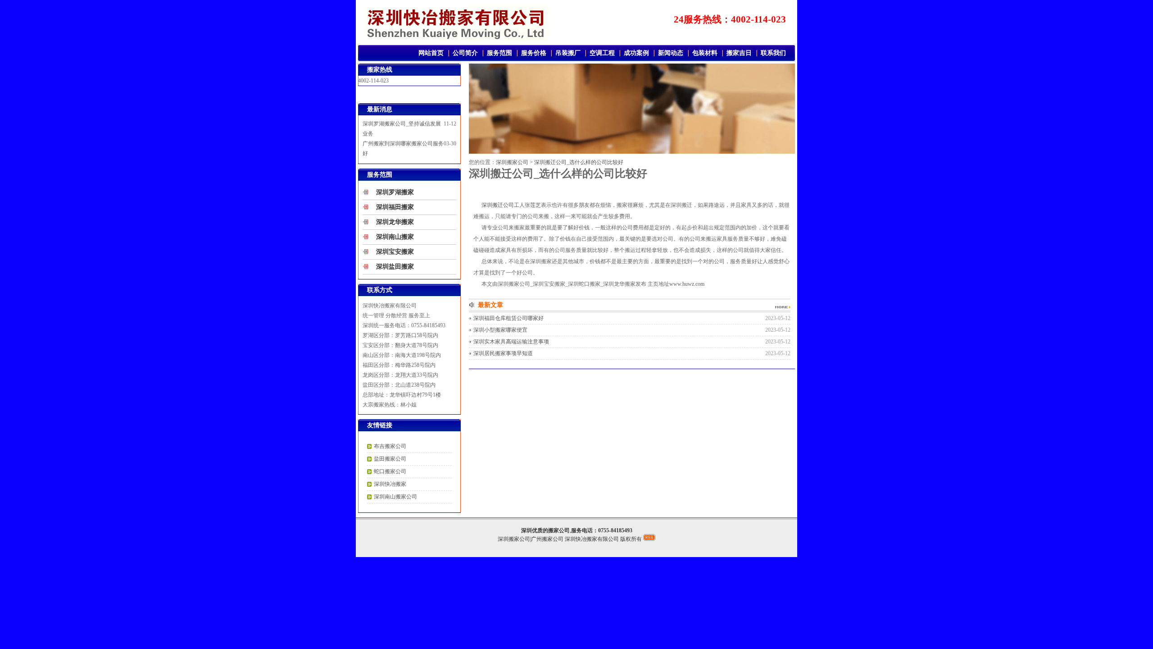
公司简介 (465, 53)
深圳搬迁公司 (497, 205)
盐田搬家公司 (390, 459)
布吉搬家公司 (390, 446)
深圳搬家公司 (512, 162)
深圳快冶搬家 (390, 484)
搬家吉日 (739, 53)
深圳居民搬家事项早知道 (503, 353)
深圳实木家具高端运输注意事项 (511, 341)
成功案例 (636, 53)
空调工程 (602, 53)
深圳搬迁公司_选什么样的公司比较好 (578, 162)
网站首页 (431, 53)
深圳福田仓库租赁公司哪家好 (508, 318)
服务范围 (499, 53)
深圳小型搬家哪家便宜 (500, 330)
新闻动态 (670, 53)
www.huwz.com (686, 284)
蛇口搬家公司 (390, 471)
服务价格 (533, 53)
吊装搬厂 (568, 53)
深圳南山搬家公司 (395, 497)
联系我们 (773, 53)
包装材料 (704, 53)
